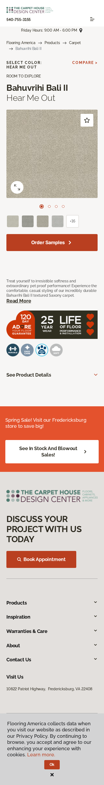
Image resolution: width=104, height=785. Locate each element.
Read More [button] (18, 301)
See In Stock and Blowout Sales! (48, 452)
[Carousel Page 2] (49, 206)
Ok (52, 764)
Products (52, 43)
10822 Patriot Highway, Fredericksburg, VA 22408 (49, 689)
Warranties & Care (26, 631)
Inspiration (18, 617)
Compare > (85, 63)
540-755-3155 (18, 20)
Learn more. (41, 754)
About (13, 645)
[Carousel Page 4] (63, 206)
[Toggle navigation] (92, 19)
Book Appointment (44, 559)
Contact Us (18, 659)
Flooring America (20, 43)
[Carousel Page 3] (56, 206)
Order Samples (48, 242)
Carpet (75, 43)
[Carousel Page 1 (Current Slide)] (41, 206)
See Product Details (28, 375)
